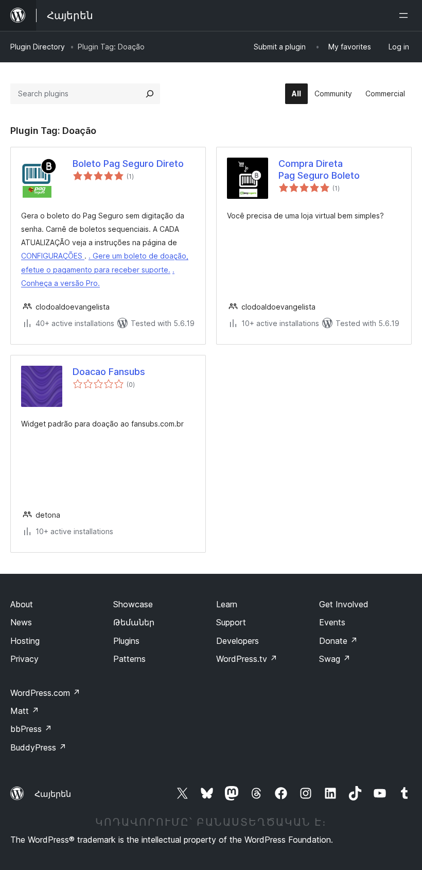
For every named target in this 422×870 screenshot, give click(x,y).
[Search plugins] (149, 93)
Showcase (133, 604)
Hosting (25, 641)
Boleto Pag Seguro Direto (128, 163)
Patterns (129, 659)
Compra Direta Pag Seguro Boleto (319, 169)
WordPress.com (45, 693)
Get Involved (343, 604)
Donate (338, 641)
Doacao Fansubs (109, 371)
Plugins (126, 641)
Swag (334, 659)
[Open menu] (405, 15)
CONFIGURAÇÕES (52, 255)
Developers (237, 641)
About (21, 604)
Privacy (24, 659)
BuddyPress (38, 747)
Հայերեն (52, 794)
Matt (24, 711)
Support (231, 622)
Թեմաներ (133, 622)
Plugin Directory (37, 46)
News (21, 622)
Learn (226, 604)
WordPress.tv (246, 659)
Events (332, 622)
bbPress (31, 729)
